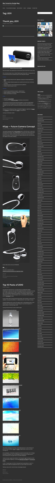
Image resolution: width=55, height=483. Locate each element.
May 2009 (39, 300)
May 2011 (39, 238)
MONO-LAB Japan (14, 100)
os (45, 107)
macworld (38, 106)
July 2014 (39, 166)
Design (8, 23)
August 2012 (39, 200)
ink (50, 103)
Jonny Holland (11, 98)
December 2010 (40, 251)
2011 (9, 276)
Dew (14, 449)
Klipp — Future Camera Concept (19, 126)
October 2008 (40, 318)
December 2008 (40, 312)
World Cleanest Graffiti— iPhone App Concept (12, 353)
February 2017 (40, 143)
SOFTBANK (8, 296)
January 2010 (40, 279)
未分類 (11, 23)
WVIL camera (17, 131)
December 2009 (40, 282)
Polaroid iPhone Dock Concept (16, 68)
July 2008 (39, 325)
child (38, 98)
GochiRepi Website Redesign (43, 58)
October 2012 (40, 195)
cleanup (40, 98)
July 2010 (39, 264)
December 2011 (40, 220)
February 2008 (40, 338)
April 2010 (39, 271)
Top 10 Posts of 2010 (13, 285)
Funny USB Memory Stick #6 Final (9, 310)
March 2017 (39, 141)
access (41, 95)
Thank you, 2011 (11, 21)
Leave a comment (5, 119)
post (3, 472)
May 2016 (39, 151)
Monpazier (47, 106)
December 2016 (40, 146)
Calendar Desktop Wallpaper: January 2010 (12, 328)
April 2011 (39, 241)
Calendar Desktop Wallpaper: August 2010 (12, 435)
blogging (4, 23)
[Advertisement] (45, 77)
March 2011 (39, 243)
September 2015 (40, 159)
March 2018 (39, 125)
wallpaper (29, 8)
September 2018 (40, 120)
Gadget (18, 128)
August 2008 (40, 323)
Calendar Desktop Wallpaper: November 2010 (12, 341)
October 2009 (40, 287)
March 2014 (39, 169)
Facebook (7, 110)
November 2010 (40, 253)
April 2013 (39, 179)
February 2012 (40, 215)
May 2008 (39, 330)
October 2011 (39, 225)
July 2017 (39, 133)
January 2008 (40, 341)
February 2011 (40, 246)
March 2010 (39, 274)
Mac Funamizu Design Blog (11, 3)
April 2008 (39, 333)
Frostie (18, 449)
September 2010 (40, 259)
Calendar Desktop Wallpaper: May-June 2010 (12, 397)
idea (49, 103)
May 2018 (39, 123)
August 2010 (39, 261)
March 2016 (39, 154)
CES (5, 276)
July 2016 (39, 148)
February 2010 (40, 277)
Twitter (18, 110)
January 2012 (39, 218)
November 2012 (40, 192)
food (38, 101)
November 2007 (40, 346)
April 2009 (39, 302)
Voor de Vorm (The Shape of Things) (44, 44)
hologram (45, 103)
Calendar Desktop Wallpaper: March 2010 (12, 422)
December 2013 (40, 171)
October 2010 (40, 256)
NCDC (5, 79)
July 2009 (39, 294)
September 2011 (40, 228)
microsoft (44, 106)
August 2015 (39, 161)
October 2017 (40, 130)
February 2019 (40, 118)
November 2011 (40, 223)
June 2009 (39, 297)
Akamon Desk (44, 95)
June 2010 (39, 266)
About (25, 8)
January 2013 (39, 187)
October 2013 (40, 174)
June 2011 (39, 236)
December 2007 (40, 343)
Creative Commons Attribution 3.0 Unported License (13, 271)
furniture (42, 101)
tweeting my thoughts (23, 459)
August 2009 (40, 292)
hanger (42, 103)
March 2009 (39, 305)
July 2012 (39, 202)
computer (44, 98)
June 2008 (39, 328)
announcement (49, 95)
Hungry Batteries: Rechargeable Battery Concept (13, 385)
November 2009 (40, 284)
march (41, 106)
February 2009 (40, 307)
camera (7, 128)
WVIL (3, 276)
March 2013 (39, 182)
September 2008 (40, 320)
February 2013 (40, 184)
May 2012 (39, 207)
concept (4, 128)
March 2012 (39, 212)
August (39, 97)
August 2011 (39, 230)
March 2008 (39, 335)
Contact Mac (34, 8)
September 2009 (40, 289)
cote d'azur (47, 98)
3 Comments (5, 277)
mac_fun (4, 116)
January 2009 (40, 310)
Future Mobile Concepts (11, 8)
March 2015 (39, 164)
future (11, 128)
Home (4, 8)
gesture (46, 101)
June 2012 (39, 205)
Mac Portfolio (19, 8)
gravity (40, 103)
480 (38, 95)
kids (47, 104)
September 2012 (40, 197)
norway (43, 107)
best (5, 472)
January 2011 (39, 248)
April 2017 (39, 138)
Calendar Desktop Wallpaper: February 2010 (12, 410)
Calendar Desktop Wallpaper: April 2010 (11, 372)
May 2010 (39, 269)
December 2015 (40, 156)
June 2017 (39, 136)
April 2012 (39, 210)
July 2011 (39, 233)
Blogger (33, 109)
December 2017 (40, 128)
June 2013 (39, 177)
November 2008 (40, 315)
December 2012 (40, 189)
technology (14, 128)
